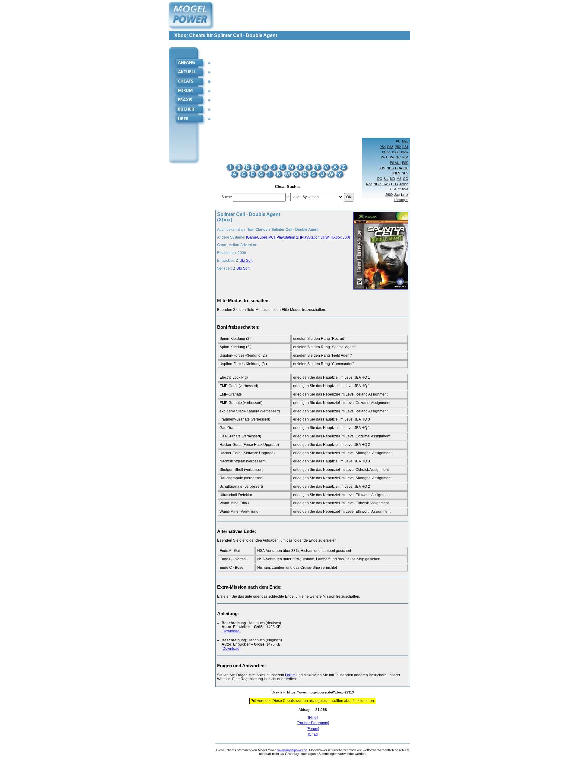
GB (405, 168)
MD (392, 178)
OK (348, 197)
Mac (405, 141)
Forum (290, 675)
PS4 (383, 147)
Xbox (404, 152)
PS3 (390, 147)
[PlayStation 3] (312, 237)
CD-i (394, 184)
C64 (393, 189)
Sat (386, 178)
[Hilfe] (313, 718)
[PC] (271, 237)
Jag (397, 194)
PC (398, 141)
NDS (390, 168)
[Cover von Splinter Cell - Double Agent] (379, 251)
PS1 (405, 147)
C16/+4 (403, 189)
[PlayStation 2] (287, 237)
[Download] (231, 631)
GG (405, 178)
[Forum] (313, 729)
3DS (382, 168)
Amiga (403, 184)
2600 (389, 194)
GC (398, 157)
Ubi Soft (245, 260)
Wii (392, 157)
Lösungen (401, 200)
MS (399, 178)
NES (405, 173)
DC (379, 178)
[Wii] (327, 237)
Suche (226, 197)
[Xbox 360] (341, 237)
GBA (398, 168)
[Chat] (313, 735)
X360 (395, 152)
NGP (377, 184)
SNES (395, 173)
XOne (386, 152)
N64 (405, 157)
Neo (369, 184)
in (288, 197)
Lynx (404, 194)
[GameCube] (256, 237)
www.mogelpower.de (292, 750)
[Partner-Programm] (313, 723)
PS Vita (395, 162)
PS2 (398, 147)
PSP (405, 162)
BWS (386, 184)
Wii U (384, 157)
